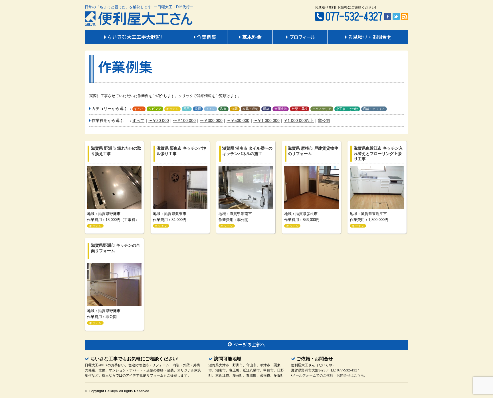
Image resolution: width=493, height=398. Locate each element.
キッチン (172, 108)
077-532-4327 (348, 370)
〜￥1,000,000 (266, 120)
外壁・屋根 (300, 108)
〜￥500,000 (238, 120)
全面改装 (280, 108)
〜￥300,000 (211, 120)
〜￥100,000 (184, 120)
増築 (266, 108)
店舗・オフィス (374, 108)
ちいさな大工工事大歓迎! (135, 38)
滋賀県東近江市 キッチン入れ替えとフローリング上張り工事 (378, 153)
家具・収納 (250, 108)
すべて (139, 108)
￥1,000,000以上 (299, 120)
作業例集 (206, 38)
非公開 (324, 120)
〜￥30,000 (158, 120)
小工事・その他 (347, 108)
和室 (223, 108)
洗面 (198, 108)
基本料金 (252, 38)
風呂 (186, 108)
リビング (155, 108)
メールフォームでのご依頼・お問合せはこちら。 (329, 375)
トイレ (210, 108)
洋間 (234, 108)
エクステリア (321, 108)
